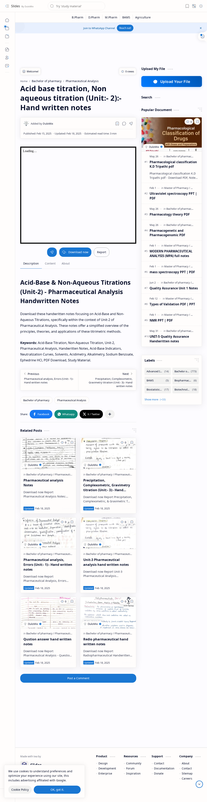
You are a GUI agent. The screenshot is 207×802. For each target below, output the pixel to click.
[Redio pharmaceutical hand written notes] (108, 612)
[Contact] (7, 66)
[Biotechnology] (185, 389)
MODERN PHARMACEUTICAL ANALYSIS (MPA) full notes (171, 253)
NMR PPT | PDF (161, 320)
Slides (16, 6)
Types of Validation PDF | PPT (172, 304)
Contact (159, 763)
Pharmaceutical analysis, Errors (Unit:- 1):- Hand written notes (47, 565)
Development (107, 768)
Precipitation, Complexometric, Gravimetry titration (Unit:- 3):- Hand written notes (106, 485)
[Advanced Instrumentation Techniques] (158, 371)
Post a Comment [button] (78, 678)
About (185, 763)
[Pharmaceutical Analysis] (71, 400)
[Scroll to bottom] (199, 784)
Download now (78, 252)
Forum (130, 768)
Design (103, 763)
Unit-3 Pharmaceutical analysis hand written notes (106, 562)
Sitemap (187, 773)
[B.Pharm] (77, 17)
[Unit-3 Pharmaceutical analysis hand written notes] (108, 533)
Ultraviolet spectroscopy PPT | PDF (173, 196)
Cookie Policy (20, 789)
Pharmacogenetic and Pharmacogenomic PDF (167, 233)
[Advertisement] (93, 48)
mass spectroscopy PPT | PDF (172, 272)
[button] (7, 6)
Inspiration (133, 773)
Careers (187, 778)
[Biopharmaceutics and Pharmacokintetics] (185, 380)
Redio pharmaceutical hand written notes (105, 641)
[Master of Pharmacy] (177, 188)
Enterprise (105, 773)
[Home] (7, 20)
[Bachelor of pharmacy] (36, 400)
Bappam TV (194, 794)
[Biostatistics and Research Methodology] (158, 389)
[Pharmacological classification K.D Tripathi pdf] (172, 134)
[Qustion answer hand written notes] (48, 612)
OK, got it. (57, 789)
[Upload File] (7, 49)
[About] (7, 58)
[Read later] (117, 124)
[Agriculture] (143, 17)
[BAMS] (126, 17)
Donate (159, 773)
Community (133, 763)
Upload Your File (175, 81)
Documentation (164, 768)
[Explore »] (67, 508)
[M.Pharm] (111, 17)
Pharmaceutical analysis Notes (43, 482)
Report (101, 252)
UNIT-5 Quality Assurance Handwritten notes (169, 338)
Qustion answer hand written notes (47, 641)
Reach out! (125, 28)
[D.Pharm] (94, 17)
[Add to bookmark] (72, 442)
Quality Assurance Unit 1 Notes (174, 288)
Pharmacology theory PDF (170, 214)
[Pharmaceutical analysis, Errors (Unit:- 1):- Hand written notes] (49, 379)
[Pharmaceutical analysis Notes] (48, 453)
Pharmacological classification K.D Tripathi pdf (173, 164)
